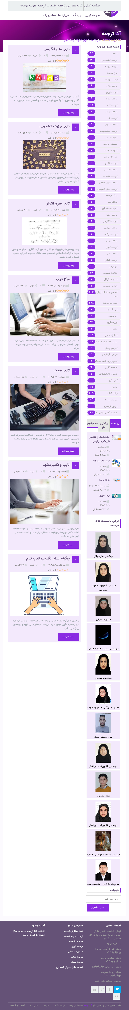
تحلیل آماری (111, 335)
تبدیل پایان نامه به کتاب (105, 342)
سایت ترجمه (111, 150)
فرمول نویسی (111, 406)
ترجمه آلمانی (111, 260)
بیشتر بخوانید (68, 113)
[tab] (115, 423)
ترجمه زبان (112, 86)
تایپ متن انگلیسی (57, 49)
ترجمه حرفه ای (110, 208)
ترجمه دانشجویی (109, 131)
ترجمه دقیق (112, 215)
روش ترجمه (112, 196)
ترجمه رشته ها (110, 176)
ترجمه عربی (112, 254)
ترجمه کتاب (112, 105)
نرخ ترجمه (112, 73)
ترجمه (114, 54)
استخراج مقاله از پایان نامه (106, 294)
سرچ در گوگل (111, 279)
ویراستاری (112, 322)
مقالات (105, 40)
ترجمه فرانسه (111, 234)
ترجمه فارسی (111, 228)
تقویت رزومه (111, 400)
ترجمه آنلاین (111, 163)
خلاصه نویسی (110, 273)
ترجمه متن (112, 137)
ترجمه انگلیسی (110, 221)
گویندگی (113, 380)
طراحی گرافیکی (110, 355)
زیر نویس (113, 316)
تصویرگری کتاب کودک (106, 361)
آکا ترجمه (116, 40)
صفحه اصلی (92, 5)
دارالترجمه (112, 202)
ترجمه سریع (111, 125)
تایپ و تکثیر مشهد (56, 465)
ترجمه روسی (111, 241)
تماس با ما (49, 15)
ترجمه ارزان (112, 92)
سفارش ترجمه (110, 144)
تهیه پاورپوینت (110, 303)
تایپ (115, 387)
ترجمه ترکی (112, 247)
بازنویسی (113, 266)
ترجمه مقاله (112, 99)
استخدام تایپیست (17, 1005)
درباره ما (63, 15)
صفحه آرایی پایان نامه (106, 413)
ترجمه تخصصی (109, 60)
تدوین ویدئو (111, 348)
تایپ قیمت (62, 371)
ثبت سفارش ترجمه (70, 5)
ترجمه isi (113, 118)
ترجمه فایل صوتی (108, 183)
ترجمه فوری (92, 15)
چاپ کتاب (112, 393)
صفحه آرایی (111, 368)
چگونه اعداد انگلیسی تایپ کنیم (48, 559)
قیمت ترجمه (111, 79)
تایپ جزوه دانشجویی (54, 126)
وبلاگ (77, 15)
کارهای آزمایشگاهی (108, 374)
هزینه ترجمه (28, 5)
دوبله (115, 329)
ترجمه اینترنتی (110, 170)
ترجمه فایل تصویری (107, 189)
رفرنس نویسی (110, 286)
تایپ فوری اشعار (58, 204)
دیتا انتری (112, 309)
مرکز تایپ (63, 279)
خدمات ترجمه (47, 5)
